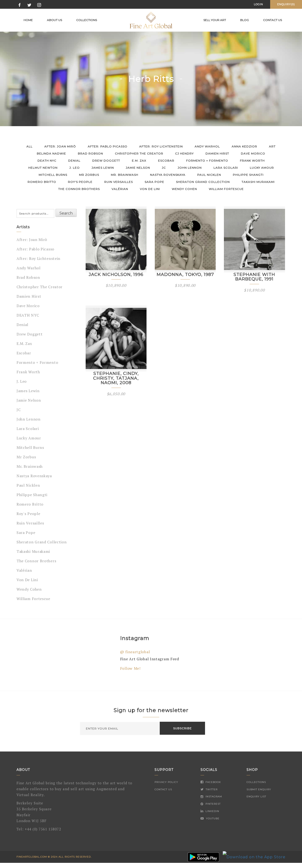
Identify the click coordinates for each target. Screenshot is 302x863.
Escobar (166, 160)
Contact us (272, 20)
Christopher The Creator (139, 153)
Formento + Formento (207, 160)
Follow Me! (130, 668)
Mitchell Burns (53, 174)
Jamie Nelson (138, 167)
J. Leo (74, 167)
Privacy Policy (166, 782)
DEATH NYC (47, 160)
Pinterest (213, 803)
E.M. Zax (139, 160)
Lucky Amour (262, 167)
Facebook (213, 782)
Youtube (212, 818)
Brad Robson (90, 153)
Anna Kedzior (244, 146)
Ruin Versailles (118, 182)
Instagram (213, 796)
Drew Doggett (106, 160)
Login (258, 4)
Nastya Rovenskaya (167, 174)
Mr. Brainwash (124, 174)
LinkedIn (212, 811)
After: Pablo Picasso (107, 146)
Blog (244, 20)
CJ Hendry (184, 153)
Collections (86, 20)
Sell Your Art (214, 20)
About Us (54, 20)
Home (28, 20)
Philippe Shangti (248, 174)
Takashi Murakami (258, 182)
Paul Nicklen (209, 174)
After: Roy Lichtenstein (161, 146)
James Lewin (103, 167)
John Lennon (190, 167)
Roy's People (80, 182)
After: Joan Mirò (60, 146)
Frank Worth (252, 160)
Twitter (211, 789)
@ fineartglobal (135, 651)
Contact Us (163, 789)
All (29, 146)
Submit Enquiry (259, 789)
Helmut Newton (43, 167)
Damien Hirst (217, 153)
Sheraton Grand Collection (203, 182)
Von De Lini (150, 189)
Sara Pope (154, 182)
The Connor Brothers (79, 189)
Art (272, 146)
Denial (74, 160)
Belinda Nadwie (51, 153)
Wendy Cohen (184, 189)
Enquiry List (256, 796)
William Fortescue (226, 189)
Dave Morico (253, 153)
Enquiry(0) (286, 4)
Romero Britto (42, 182)
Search (66, 213)
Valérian (120, 189)
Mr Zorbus (89, 174)
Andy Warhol (207, 146)
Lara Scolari (226, 167)
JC (164, 167)
